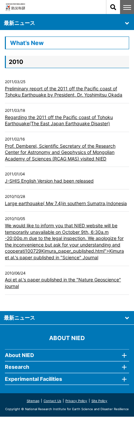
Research (17, 367)
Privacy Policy (76, 401)
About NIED (19, 355)
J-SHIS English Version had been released (49, 181)
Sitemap (33, 401)
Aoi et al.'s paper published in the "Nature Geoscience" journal (63, 283)
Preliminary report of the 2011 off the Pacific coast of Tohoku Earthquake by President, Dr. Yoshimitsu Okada (63, 92)
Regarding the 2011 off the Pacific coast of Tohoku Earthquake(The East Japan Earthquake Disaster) (59, 120)
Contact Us (52, 401)
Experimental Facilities (33, 379)
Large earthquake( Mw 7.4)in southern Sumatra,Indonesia (66, 203)
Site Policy (99, 401)
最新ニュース (19, 23)
